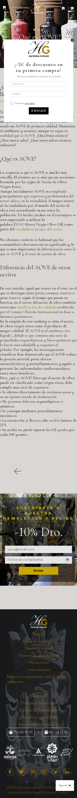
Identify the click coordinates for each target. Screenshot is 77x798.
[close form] (72, 40)
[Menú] (7, 8)
